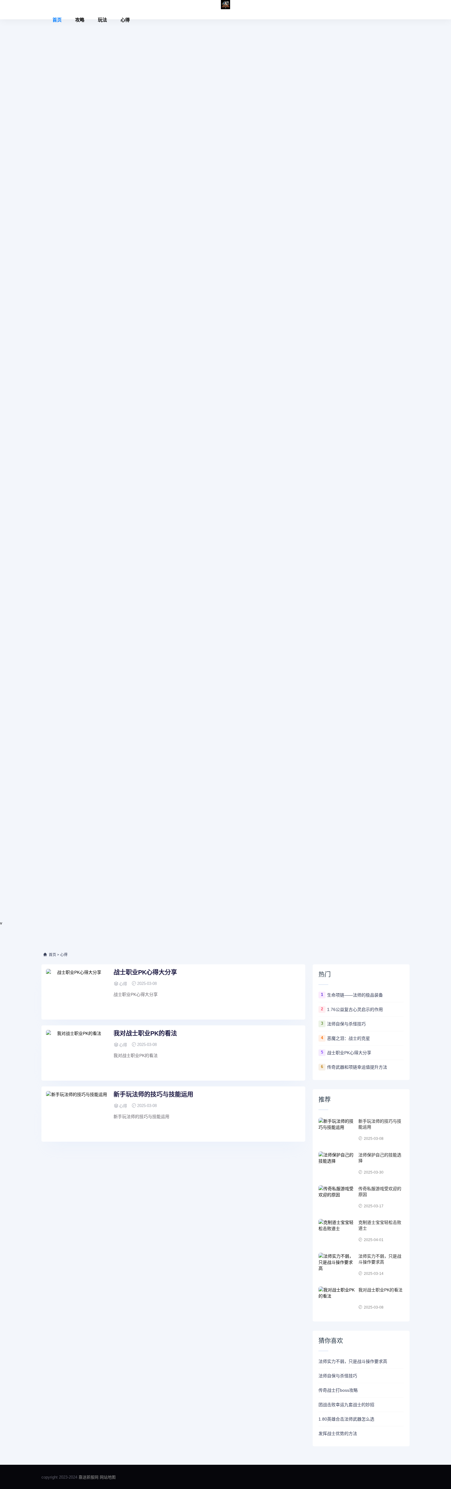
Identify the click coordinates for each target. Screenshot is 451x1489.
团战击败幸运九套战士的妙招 (346, 1404)
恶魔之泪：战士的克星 (348, 1038)
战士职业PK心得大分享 (145, 972)
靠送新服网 (89, 1477)
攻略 (79, 19)
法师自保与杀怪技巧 (346, 1023)
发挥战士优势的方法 (337, 1433)
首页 (57, 19)
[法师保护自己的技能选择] (336, 1163)
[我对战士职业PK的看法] (76, 1053)
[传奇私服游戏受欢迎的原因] (336, 1197)
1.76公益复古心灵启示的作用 (355, 1009)
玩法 (102, 19)
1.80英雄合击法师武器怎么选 (346, 1419)
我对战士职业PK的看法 (145, 1033)
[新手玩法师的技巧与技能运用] (76, 1114)
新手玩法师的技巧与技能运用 (153, 1094)
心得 (125, 19)
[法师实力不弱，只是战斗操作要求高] (336, 1265)
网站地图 (108, 1477)
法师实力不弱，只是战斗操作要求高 (352, 1361)
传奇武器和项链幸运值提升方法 (357, 1067)
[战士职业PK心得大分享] (76, 992)
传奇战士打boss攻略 (338, 1390)
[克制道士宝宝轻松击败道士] (336, 1231)
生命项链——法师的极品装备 (355, 995)
